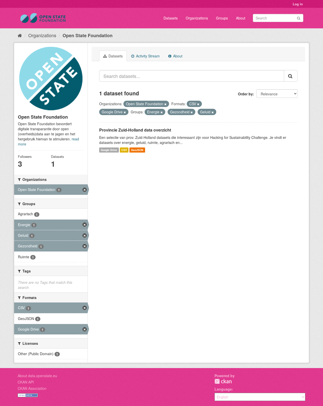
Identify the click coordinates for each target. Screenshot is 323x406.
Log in (298, 4)
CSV (124, 150)
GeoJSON (137, 150)
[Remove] (165, 104)
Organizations (197, 17)
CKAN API (26, 381)
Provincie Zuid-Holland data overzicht (135, 130)
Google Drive (109, 150)
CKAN (223, 381)
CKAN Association (32, 388)
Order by (245, 93)
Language (223, 389)
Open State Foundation (88, 35)
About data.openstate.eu (37, 375)
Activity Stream (147, 55)
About (240, 17)
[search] (291, 76)
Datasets (171, 17)
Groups (222, 17)
